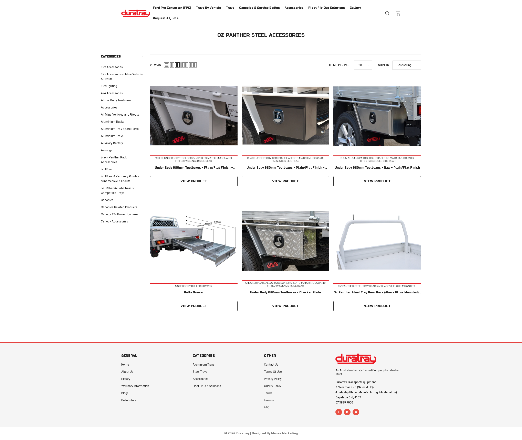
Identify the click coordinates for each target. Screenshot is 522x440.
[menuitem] (122, 67)
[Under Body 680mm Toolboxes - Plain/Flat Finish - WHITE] (194, 120)
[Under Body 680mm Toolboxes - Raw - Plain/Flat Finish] (377, 120)
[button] (166, 65)
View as (155, 65)
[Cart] (398, 13)
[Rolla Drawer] (194, 244)
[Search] (387, 13)
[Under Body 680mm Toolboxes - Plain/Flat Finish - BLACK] (285, 120)
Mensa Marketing (284, 433)
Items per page (340, 65)
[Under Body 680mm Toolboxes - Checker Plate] (285, 244)
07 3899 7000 (344, 402)
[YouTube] (356, 412)
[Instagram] (347, 412)
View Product (193, 181)
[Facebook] (338, 412)
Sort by (383, 65)
